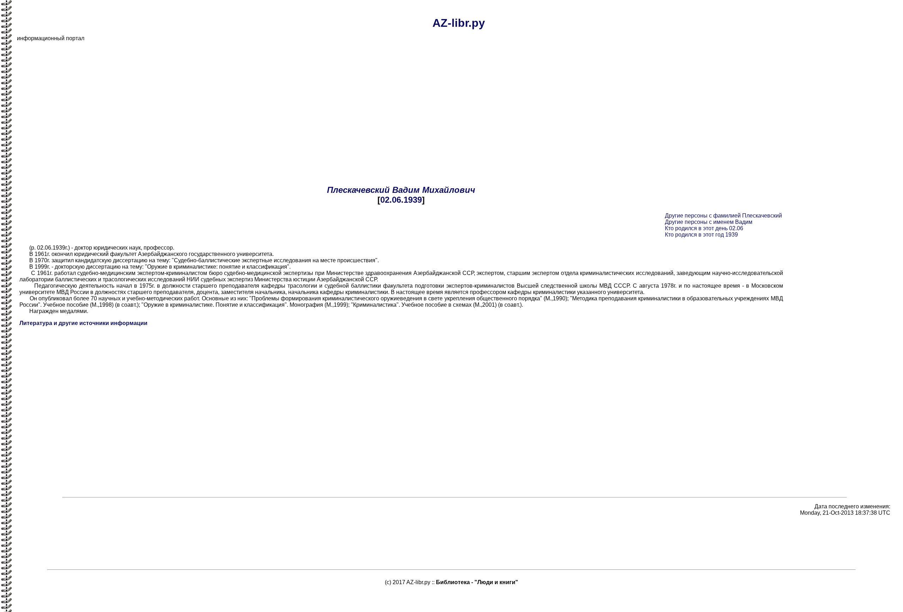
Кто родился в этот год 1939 (701, 235)
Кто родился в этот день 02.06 (704, 228)
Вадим (406, 190)
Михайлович (448, 190)
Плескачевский (358, 190)
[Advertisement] (228, 96)
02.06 (390, 199)
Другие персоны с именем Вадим (708, 222)
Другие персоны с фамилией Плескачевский (723, 216)
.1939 (411, 199)
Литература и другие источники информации (83, 323)
